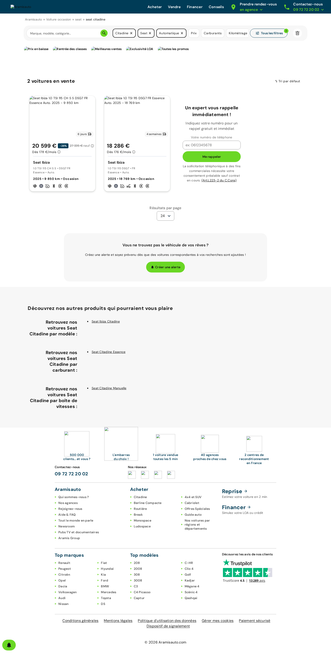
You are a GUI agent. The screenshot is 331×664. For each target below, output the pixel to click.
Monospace (142, 520)
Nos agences (68, 503)
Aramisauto (33, 19)
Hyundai (107, 569)
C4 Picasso (142, 592)
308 (137, 574)
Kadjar (190, 580)
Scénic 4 (191, 592)
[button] (131, 33)
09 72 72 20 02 (71, 474)
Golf (188, 574)
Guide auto (193, 515)
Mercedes (108, 592)
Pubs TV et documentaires (78, 532)
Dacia (62, 586)
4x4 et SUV (193, 497)
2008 (138, 569)
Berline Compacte (148, 503)
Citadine (140, 497)
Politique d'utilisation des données (167, 620)
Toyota (106, 598)
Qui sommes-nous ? (73, 497)
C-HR (189, 563)
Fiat (104, 563)
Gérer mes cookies (218, 620)
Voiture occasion (58, 19)
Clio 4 (189, 569)
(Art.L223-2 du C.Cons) (219, 180)
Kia (103, 574)
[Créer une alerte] (9, 645)
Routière (140, 509)
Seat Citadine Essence (108, 352)
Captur (139, 598)
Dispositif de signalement (168, 626)
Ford (104, 580)
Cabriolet (192, 503)
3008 (138, 580)
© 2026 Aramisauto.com (165, 642)
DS (103, 604)
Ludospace (142, 526)
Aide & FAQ (67, 515)
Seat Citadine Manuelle (109, 388)
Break (138, 515)
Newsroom (66, 526)
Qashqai (191, 598)
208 (137, 563)
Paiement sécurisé (254, 620)
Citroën (64, 574)
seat (78, 19)
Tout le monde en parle (75, 520)
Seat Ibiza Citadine (106, 321)
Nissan (63, 604)
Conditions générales (80, 620)
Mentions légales (118, 620)
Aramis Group (69, 538)
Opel (62, 580)
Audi (62, 598)
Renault (64, 563)
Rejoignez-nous (70, 509)
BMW (105, 586)
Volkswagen (67, 592)
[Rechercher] (104, 33)
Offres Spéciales (197, 509)
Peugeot (64, 569)
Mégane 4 (192, 586)
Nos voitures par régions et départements (197, 524)
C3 (136, 586)
